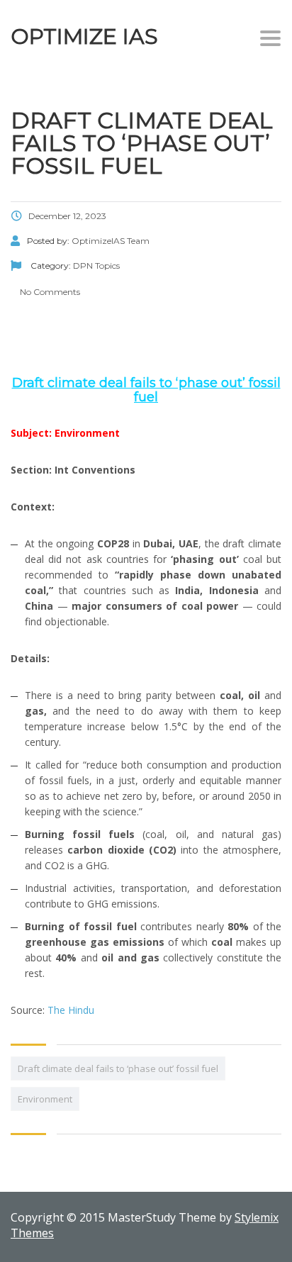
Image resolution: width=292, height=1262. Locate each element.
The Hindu (70, 1010)
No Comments (49, 291)
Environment (45, 1099)
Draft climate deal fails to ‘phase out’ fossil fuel (118, 1068)
